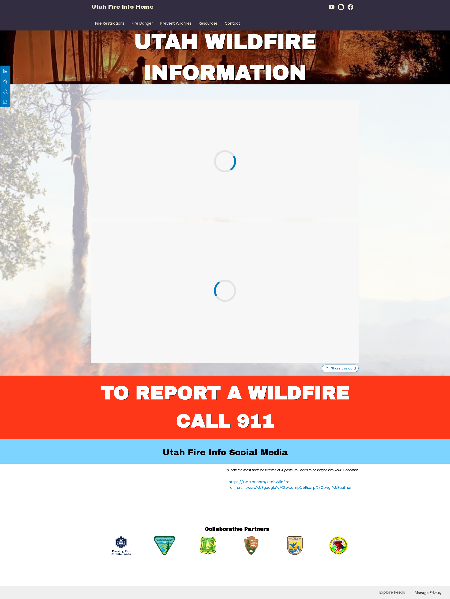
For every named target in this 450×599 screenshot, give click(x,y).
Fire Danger (142, 23)
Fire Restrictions (109, 23)
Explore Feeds (392, 592)
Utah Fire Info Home (122, 7)
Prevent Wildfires (175, 23)
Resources (208, 23)
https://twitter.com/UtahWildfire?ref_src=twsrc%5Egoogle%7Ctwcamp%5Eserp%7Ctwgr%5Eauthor (290, 484)
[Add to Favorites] (5, 81)
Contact (232, 23)
